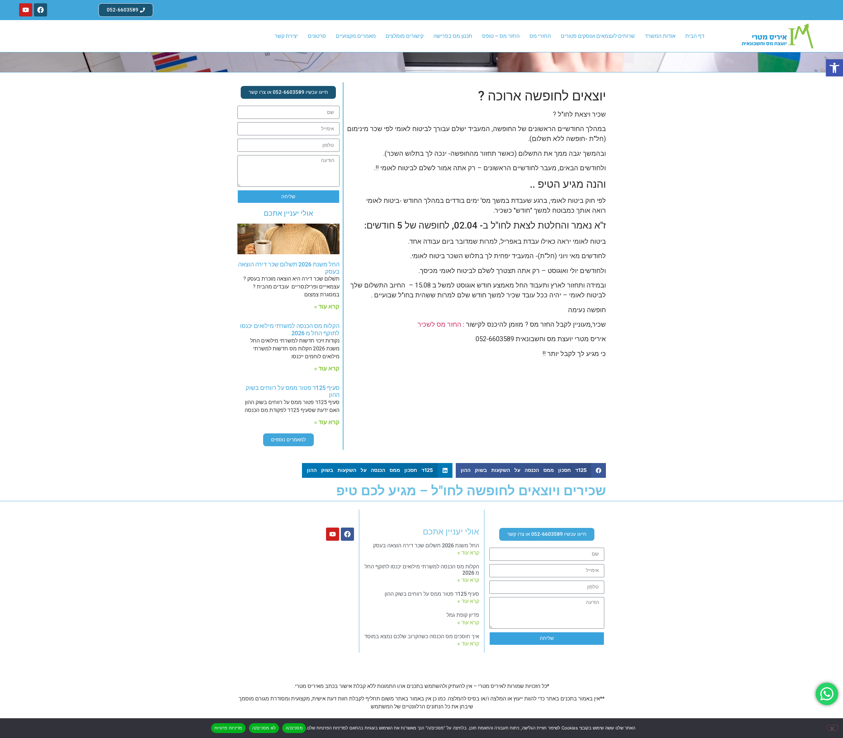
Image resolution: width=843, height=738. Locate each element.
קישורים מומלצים (404, 36)
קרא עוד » (327, 306)
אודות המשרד (660, 36)
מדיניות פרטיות (228, 727)
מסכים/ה (294, 727)
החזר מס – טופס (501, 36)
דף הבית (694, 36)
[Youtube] (25, 9)
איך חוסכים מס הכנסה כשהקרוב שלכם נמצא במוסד (421, 636)
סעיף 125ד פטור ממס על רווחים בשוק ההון (432, 594)
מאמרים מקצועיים (356, 36)
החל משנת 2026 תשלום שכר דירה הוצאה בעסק (426, 545)
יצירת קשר (286, 36)
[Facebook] (40, 9)
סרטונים (317, 36)
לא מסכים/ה (264, 727)
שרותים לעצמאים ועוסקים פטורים (598, 36)
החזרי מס (540, 36)
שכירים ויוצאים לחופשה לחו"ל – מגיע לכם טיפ (471, 491)
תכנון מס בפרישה (452, 36)
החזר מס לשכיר (439, 324)
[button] (834, 67)
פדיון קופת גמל (463, 615)
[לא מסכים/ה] (832, 728)
